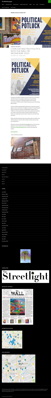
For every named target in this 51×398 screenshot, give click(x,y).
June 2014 (4, 227)
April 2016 (4, 218)
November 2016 (5, 207)
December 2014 (5, 225)
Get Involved (42, 4)
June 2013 (4, 236)
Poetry (3, 183)
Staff (37, 4)
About (3, 4)
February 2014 (5, 232)
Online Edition (15, 4)
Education (4, 172)
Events (30, 4)
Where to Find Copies (24, 4)
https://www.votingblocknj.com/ (20, 127)
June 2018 (4, 192)
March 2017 (4, 203)
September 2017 (5, 200)
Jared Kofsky (23, 55)
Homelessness (4, 167)
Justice (3, 179)
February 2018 (5, 194)
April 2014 (4, 230)
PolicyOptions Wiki (5, 7)
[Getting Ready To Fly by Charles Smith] (25, 256)
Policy (3, 181)
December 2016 (5, 205)
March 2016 (4, 221)
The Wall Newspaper (7, 1)
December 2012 (5, 241)
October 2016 (4, 209)
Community (13, 46)
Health (3, 174)
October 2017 (4, 198)
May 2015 (4, 223)
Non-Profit (18, 46)
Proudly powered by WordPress (7, 396)
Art (34, 4)
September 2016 (5, 212)
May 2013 (4, 238)
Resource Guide (9, 4)
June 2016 (4, 214)
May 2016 (4, 216)
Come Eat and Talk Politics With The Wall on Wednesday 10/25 (25, 51)
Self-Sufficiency (5, 176)
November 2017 (5, 196)
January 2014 (4, 234)
